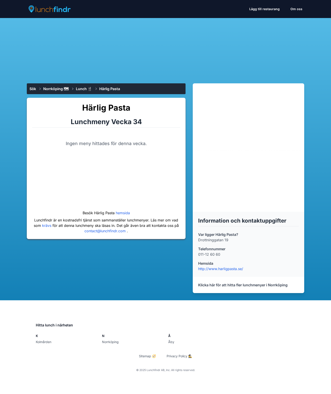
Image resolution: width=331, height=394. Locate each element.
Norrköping (110, 342)
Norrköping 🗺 (56, 89)
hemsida (123, 213)
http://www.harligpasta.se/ (220, 268)
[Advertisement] (165, 49)
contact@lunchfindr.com (105, 231)
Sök (32, 89)
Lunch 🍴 (84, 89)
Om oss (296, 9)
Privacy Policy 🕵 (179, 356)
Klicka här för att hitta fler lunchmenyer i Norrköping (243, 285)
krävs (47, 225)
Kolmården (43, 342)
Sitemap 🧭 (147, 356)
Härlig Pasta (109, 89)
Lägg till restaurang (264, 9)
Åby (171, 342)
